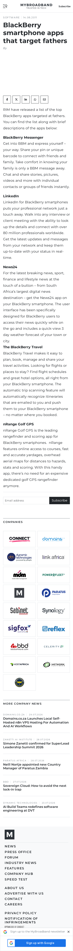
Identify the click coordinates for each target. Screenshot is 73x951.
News (10, 846)
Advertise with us (24, 893)
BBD (6, 782)
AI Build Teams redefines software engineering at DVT (30, 808)
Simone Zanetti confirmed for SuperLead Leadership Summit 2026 (36, 745)
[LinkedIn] (26, 99)
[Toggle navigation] (5, 6)
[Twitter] (16, 99)
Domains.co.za (14, 714)
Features (14, 868)
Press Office (18, 852)
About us (14, 888)
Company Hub (19, 874)
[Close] (68, 932)
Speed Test (16, 879)
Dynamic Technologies (20, 803)
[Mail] (44, 99)
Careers (13, 904)
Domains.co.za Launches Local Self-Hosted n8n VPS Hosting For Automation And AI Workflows (36, 722)
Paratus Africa (14, 760)
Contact (14, 899)
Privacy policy (21, 913)
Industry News (21, 863)
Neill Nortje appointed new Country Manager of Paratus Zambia (32, 766)
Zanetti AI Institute (17, 739)
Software (11, 17)
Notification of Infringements (21, 920)
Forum (11, 857)
